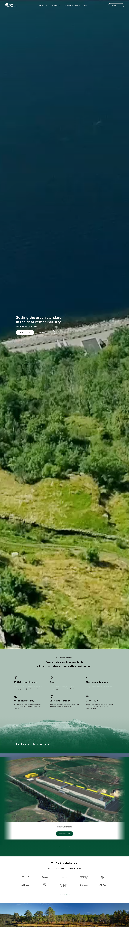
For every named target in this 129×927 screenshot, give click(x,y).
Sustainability (67, 5)
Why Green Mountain (54, 5)
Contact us (114, 5)
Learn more (66, 833)
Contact (42, 333)
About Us (77, 5)
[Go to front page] (11, 5)
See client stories (64, 895)
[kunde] (25, 877)
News (85, 5)
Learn (21, 333)
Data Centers (41, 5)
